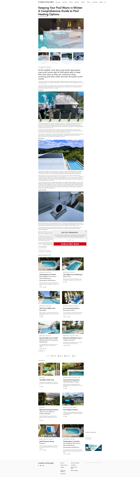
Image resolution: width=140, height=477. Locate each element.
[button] (70, 232)
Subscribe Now (70, 244)
